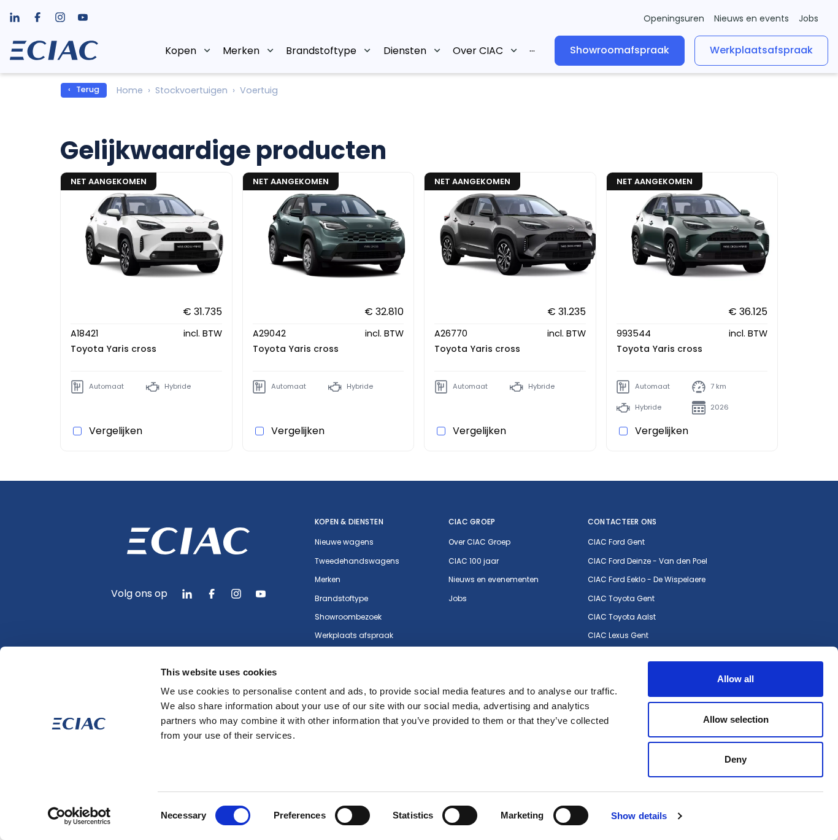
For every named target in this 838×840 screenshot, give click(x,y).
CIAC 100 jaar (473, 561)
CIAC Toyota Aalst (622, 617)
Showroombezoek (348, 617)
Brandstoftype (321, 51)
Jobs (808, 18)
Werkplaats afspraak (354, 635)
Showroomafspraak (619, 50)
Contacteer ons (622, 521)
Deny (736, 759)
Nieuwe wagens (344, 542)
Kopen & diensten (349, 521)
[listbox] (37, 17)
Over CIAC (478, 51)
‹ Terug (83, 89)
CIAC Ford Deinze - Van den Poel (647, 561)
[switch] (352, 815)
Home (130, 90)
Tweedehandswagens (357, 561)
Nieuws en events (751, 18)
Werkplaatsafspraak (761, 50)
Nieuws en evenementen (493, 579)
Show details (639, 816)
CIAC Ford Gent (616, 542)
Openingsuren (674, 18)
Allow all (735, 679)
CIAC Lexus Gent (618, 635)
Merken (241, 51)
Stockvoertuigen (191, 90)
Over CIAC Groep (479, 542)
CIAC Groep (471, 521)
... (532, 48)
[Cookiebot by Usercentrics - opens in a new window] (79, 816)
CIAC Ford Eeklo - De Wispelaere (646, 579)
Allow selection (736, 719)
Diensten (404, 51)
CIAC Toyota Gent (621, 598)
